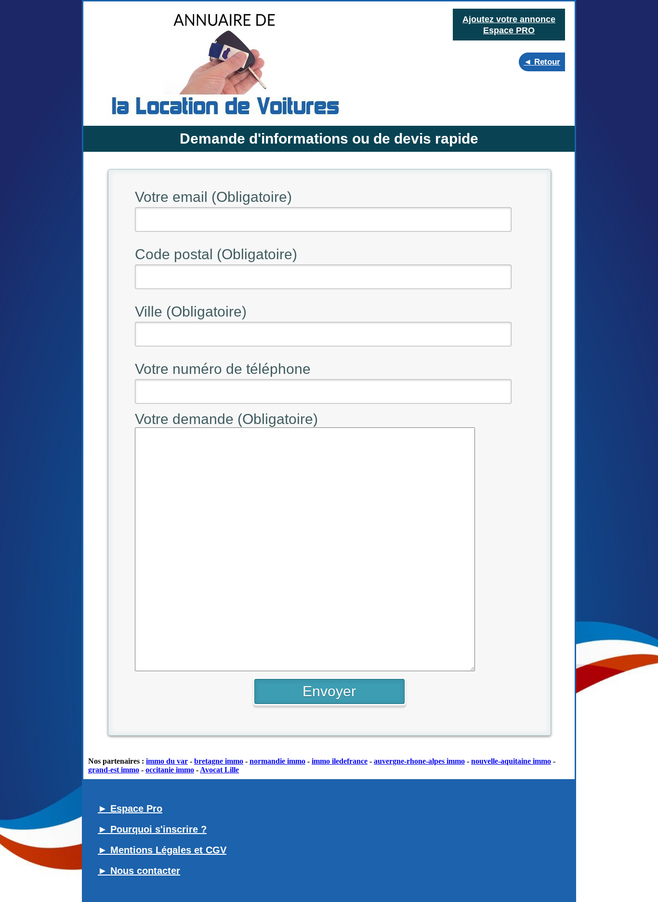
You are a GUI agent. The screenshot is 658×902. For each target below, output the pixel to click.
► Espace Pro (130, 808)
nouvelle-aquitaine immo (511, 761)
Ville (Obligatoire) (191, 311)
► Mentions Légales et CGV (162, 850)
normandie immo (277, 761)
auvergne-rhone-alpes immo (419, 761)
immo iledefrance (340, 761)
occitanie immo (169, 770)
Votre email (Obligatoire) (213, 197)
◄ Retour (542, 61)
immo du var (167, 761)
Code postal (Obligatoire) (216, 254)
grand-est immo (113, 770)
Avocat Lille (219, 770)
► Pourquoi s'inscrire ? (152, 829)
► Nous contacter (139, 870)
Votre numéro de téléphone (223, 369)
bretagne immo (218, 761)
